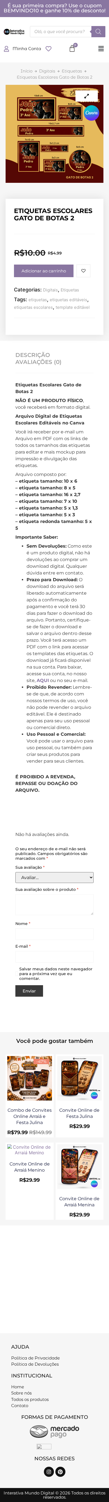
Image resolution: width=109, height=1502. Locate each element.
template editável (73, 307)
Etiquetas (72, 71)
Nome (22, 923)
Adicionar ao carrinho (44, 271)
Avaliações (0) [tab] (38, 362)
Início (26, 71)
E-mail (23, 946)
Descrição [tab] (32, 355)
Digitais (47, 71)
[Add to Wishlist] (83, 270)
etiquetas (38, 299)
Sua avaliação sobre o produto (47, 889)
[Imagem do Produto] (86, 96)
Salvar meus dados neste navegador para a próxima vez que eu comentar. (56, 974)
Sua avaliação (30, 867)
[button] (101, 48)
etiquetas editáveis (68, 299)
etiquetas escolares (33, 307)
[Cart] (72, 48)
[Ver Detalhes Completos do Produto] (29, 1099)
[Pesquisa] (98, 31)
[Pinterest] (60, 1472)
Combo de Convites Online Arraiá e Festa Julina (30, 1116)
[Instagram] (49, 1472)
